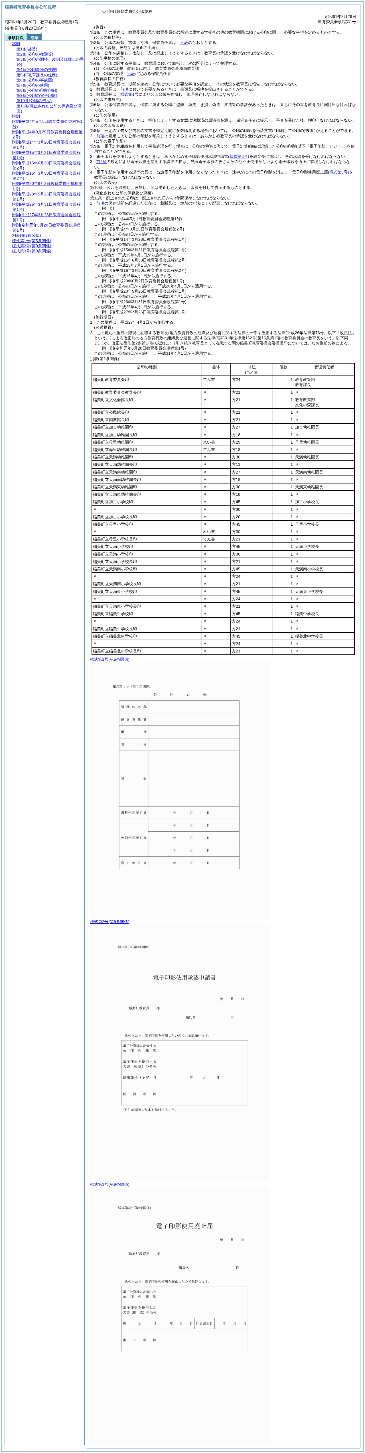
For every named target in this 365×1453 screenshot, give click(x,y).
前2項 (101, 161)
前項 (124, 89)
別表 (184, 42)
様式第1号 (129, 94)
